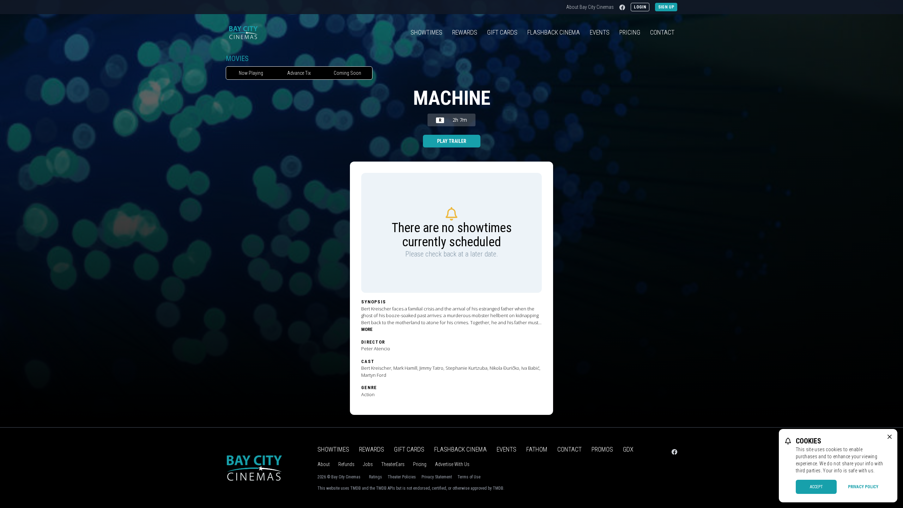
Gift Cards (502, 32)
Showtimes (426, 32)
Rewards (464, 32)
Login (640, 7)
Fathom (536, 449)
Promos (602, 449)
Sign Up (666, 7)
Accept (816, 486)
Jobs (368, 464)
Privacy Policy (863, 486)
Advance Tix (299, 73)
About (323, 464)
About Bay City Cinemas (590, 7)
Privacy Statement (437, 476)
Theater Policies (402, 476)
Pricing (629, 32)
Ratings (375, 476)
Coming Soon (347, 73)
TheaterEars (393, 464)
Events (600, 32)
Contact (662, 32)
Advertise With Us (452, 464)
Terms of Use (468, 476)
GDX (628, 449)
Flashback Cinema (460, 449)
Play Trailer (451, 141)
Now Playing (251, 73)
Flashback (553, 32)
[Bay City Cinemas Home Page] (243, 32)
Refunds (346, 464)
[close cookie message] (889, 436)
